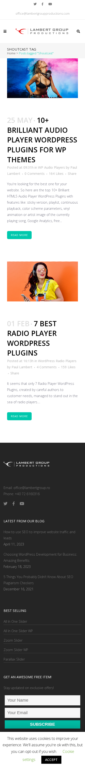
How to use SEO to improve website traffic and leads (39, 535)
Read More (19, 235)
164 (56, 173)
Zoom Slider (13, 640)
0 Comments (35, 173)
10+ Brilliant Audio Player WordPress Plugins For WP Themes (42, 139)
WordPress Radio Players (57, 361)
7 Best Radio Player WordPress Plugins (32, 338)
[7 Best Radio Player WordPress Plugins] (42, 281)
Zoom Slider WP (16, 650)
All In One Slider (15, 621)
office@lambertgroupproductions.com (43, 13)
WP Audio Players (51, 167)
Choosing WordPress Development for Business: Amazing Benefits (40, 557)
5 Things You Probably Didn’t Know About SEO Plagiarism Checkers (38, 580)
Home (11, 53)
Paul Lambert (22, 367)
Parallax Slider (14, 659)
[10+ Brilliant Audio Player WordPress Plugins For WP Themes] (42, 78)
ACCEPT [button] (51, 759)
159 (68, 367)
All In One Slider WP (18, 631)
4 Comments (47, 367)
